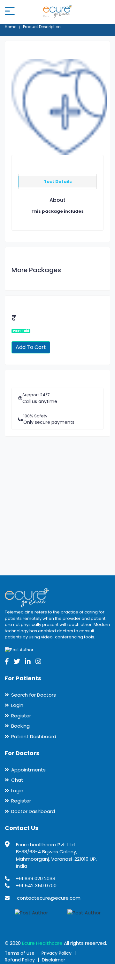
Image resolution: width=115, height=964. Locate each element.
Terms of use (19, 953)
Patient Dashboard (33, 736)
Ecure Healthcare (42, 943)
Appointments (28, 769)
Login (17, 705)
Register (21, 715)
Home (10, 26)
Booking (20, 726)
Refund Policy (20, 960)
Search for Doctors (33, 694)
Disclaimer (53, 960)
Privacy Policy (57, 953)
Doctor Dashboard (33, 811)
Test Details (58, 181)
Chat (17, 780)
